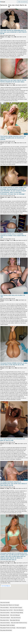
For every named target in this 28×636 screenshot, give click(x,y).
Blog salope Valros (4, 620)
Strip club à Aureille (4, 602)
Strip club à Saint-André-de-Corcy (19, 622)
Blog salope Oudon (4, 615)
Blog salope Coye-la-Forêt (6, 610)
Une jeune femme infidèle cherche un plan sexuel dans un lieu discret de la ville (13, 363)
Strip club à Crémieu (5, 622)
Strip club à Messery (18, 610)
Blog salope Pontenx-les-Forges (7, 627)
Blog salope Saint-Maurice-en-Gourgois (9, 605)
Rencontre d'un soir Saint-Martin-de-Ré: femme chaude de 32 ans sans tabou (13, 81)
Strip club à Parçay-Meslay (17, 612)
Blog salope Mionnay (15, 620)
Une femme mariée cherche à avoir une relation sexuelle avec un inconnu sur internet (13, 137)
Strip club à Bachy (4, 607)
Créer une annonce (22, 1)
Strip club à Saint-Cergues (16, 607)
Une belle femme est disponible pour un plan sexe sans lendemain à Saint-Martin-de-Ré (13, 32)
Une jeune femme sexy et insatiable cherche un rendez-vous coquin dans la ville (13, 235)
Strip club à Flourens (16, 617)
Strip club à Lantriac (5, 612)
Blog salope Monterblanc (6, 630)
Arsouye (2, 2)
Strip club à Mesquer (15, 615)
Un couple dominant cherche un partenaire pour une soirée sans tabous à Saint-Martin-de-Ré (13, 483)
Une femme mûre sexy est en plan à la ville (12, 296)
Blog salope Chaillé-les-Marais (7, 625)
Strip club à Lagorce (21, 627)
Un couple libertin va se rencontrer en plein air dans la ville (12, 439)
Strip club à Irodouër (5, 617)
